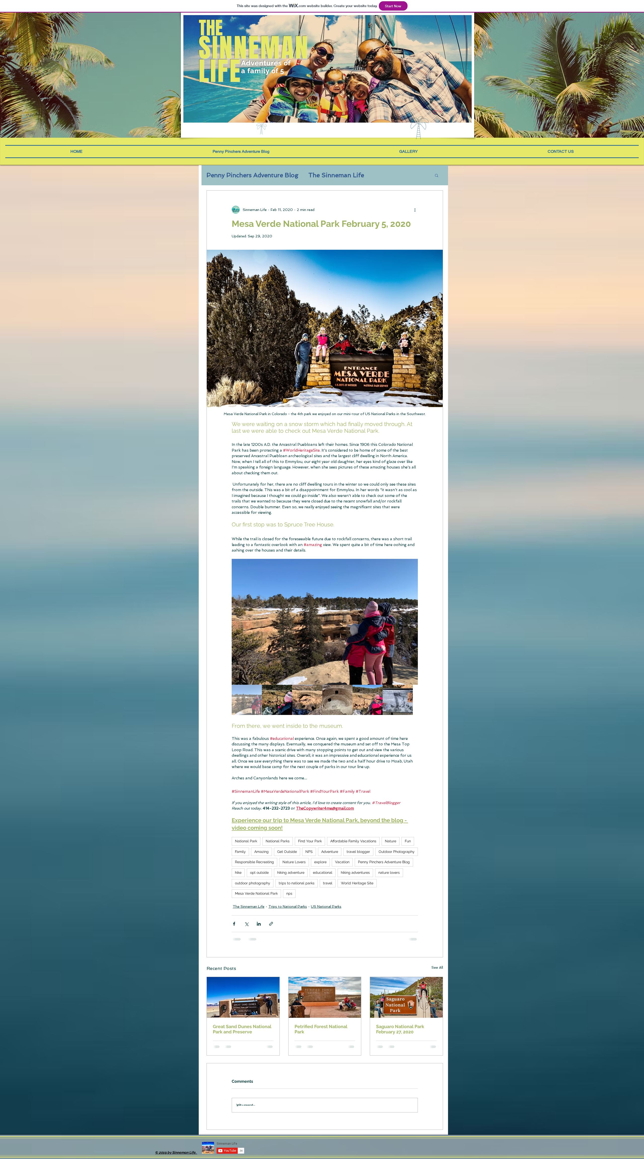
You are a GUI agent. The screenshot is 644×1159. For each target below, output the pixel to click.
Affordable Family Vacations (353, 841)
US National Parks (326, 906)
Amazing (261, 852)
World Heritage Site (357, 883)
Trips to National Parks (287, 906)
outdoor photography (252, 883)
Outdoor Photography (397, 852)
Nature (390, 841)
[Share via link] (271, 923)
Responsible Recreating (254, 862)
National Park (246, 841)
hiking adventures (355, 873)
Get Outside (287, 852)
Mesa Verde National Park (256, 893)
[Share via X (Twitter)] (246, 923)
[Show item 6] (398, 700)
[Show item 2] (277, 700)
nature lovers (389, 873)
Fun (408, 841)
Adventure (329, 852)
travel (327, 883)
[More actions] (415, 210)
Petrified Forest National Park (321, 1029)
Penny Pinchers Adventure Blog (252, 175)
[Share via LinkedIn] (258, 923)
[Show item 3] (307, 700)
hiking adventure (290, 873)
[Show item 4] (337, 700)
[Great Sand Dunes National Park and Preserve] (243, 997)
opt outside (259, 873)
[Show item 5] (367, 700)
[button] (439, 112)
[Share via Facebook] (234, 923)
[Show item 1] (247, 700)
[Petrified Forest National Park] (325, 997)
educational (322, 873)
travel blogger (358, 852)
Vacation (342, 862)
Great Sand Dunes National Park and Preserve (242, 1029)
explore (320, 862)
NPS (309, 852)
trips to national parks (296, 883)
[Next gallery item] (412, 622)
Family (240, 852)
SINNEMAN (253, 48)
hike (238, 873)
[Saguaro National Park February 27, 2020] (406, 997)
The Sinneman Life (336, 175)
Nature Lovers (294, 862)
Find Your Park (310, 841)
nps (289, 893)
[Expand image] (325, 622)
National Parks (278, 841)
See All (437, 967)
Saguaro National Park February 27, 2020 (400, 1029)
